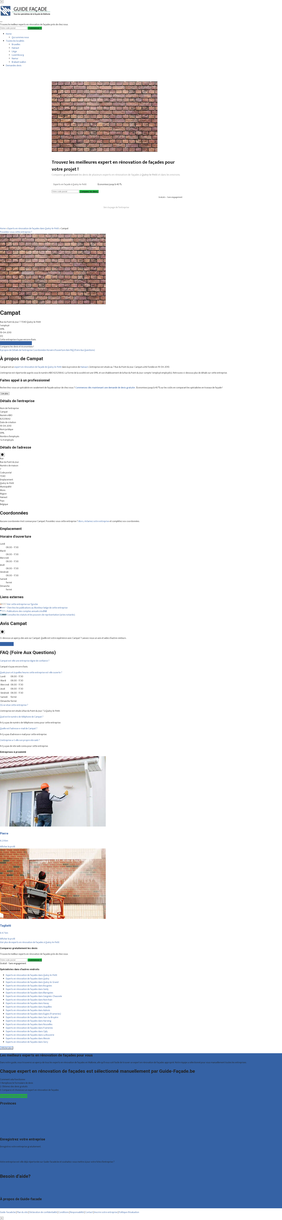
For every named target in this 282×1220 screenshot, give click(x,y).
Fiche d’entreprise (8, 1156)
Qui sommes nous (20, 37)
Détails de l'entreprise (22, 350)
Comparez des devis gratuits (13, 1096)
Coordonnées (40, 350)
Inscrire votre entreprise (106, 1212)
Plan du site (22, 1212)
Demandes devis (13, 66)
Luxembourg (18, 55)
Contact (4, 1192)
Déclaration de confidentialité (43, 1212)
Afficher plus (6, 1048)
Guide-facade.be (8, 1212)
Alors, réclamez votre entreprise (93, 521)
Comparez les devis (88, 191)
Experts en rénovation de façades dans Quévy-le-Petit (33, 229)
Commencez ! (35, 960)
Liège (14, 51)
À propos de (6, 350)
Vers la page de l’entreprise (116, 207)
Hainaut (15, 48)
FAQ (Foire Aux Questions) (82, 350)
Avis (68, 350)
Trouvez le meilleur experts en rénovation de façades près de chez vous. (34, 25)
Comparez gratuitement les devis (16, 343)
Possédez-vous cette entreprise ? (16, 232)
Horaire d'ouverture (56, 350)
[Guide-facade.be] (25, 17)
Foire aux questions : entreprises (15, 1188)
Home (9, 34)
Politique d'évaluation (129, 1212)
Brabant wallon (19, 62)
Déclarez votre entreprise (12, 1168)
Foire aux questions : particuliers (15, 1185)
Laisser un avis (7, 644)
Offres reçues (6, 1152)
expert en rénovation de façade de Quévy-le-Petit (38, 367)
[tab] (141, 661)
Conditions (63, 1212)
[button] (24, 661)
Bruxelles (16, 44)
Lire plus (4, 393)
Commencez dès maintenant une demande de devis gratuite (105, 388)
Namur (15, 59)
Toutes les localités (15, 41)
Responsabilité (77, 1212)
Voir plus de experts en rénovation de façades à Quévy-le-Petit (29, 942)
